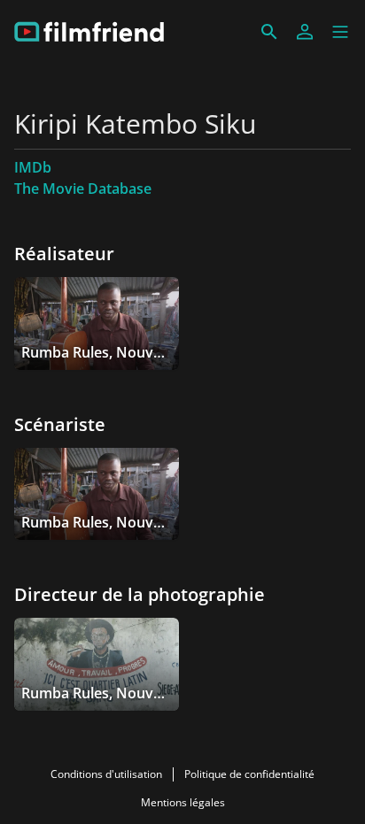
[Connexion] (304, 32)
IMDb (32, 167)
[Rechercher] (269, 32)
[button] (340, 32)
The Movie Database (82, 188)
